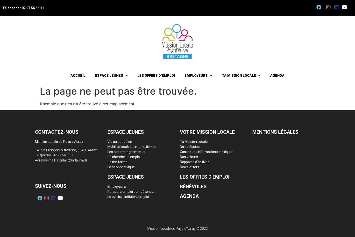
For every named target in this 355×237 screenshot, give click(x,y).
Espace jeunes (109, 75)
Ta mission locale (239, 75)
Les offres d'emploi (204, 177)
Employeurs (196, 75)
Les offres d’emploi (156, 75)
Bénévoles (193, 186)
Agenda (277, 75)
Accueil (78, 75)
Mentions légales (275, 132)
